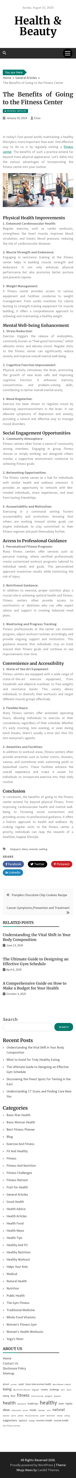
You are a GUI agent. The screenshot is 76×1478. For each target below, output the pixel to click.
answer (14, 1384)
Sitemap (8, 1373)
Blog (9, 1136)
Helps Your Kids (17, 1266)
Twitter (38, 864)
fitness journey (37, 1396)
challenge (54, 1389)
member (41, 1410)
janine (25, 1410)
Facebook (14, 864)
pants (13, 1415)
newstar (33, 849)
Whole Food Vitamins (21, 1317)
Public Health (15, 1295)
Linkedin (14, 872)
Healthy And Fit (17, 1245)
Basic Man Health (18, 1115)
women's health (44, 1420)
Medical (11, 1274)
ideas (6, 1410)
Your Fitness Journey (11, 1425)
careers (44, 1389)
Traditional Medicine (20, 1310)
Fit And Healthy (17, 1151)
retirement (50, 1415)
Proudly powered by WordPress (32, 1465)
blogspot (15, 849)
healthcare (21, 1404)
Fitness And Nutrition (21, 1165)
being (7, 1389)
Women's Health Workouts (24, 1331)
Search (10, 1019)
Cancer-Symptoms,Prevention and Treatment (38, 908)
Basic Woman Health (20, 1122)
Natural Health (16, 1281)
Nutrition (12, 1288)
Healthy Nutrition (18, 1252)
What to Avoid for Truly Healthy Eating (33, 1059)
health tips (33, 1403)
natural (58, 1409)
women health (61, 1420)
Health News (15, 1230)
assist (21, 1384)
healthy (48, 1402)
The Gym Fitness (18, 1303)
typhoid (23, 1420)
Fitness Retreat (17, 1180)
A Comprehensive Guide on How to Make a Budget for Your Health (34, 985)
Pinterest (63, 864)
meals (33, 1410)
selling (67, 1415)
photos (20, 1415)
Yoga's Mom (14, 1339)
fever (13, 1395)
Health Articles (16, 1216)
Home (7, 1358)
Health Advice (15, 1209)
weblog (43, 849)
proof (42, 1415)
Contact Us (10, 1363)
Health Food (15, 1223)
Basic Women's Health (62, 1384)
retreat (60, 1415)
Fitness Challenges (19, 1173)
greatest (57, 1396)
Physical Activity (32, 1415)
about (6, 1384)
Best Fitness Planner (20, 1129)
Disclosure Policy (14, 1368)
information (16, 1410)
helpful (68, 1403)
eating (6, 1395)
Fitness (11, 1158)
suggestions (10, 1420)
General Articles (17, 1194)
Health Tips (14, 1238)
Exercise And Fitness (20, 1144)
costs (63, 1390)
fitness (23, 1395)
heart (61, 1403)
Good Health (15, 1201)
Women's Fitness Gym (21, 1324)
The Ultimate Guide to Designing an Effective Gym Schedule (36, 961)
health (9, 1403)
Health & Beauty (38, 26)
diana (25, 849)
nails (49, 1410)
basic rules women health (38, 1384)
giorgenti (49, 1396)
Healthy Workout (18, 1259)
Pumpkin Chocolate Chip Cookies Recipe (39, 895)
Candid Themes (48, 1470)
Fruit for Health (17, 1187)
